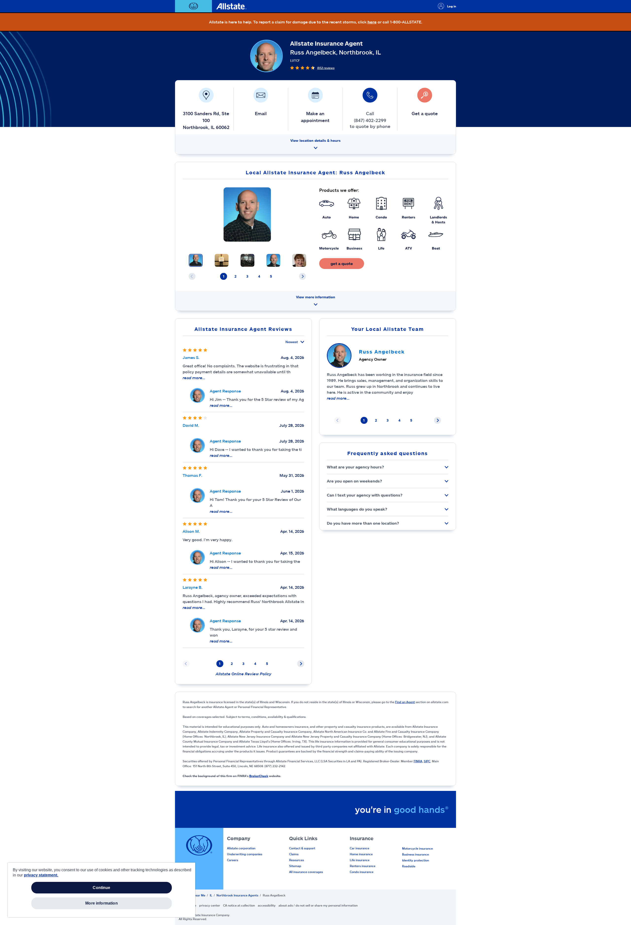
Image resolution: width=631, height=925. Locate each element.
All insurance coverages (306, 871)
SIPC (427, 761)
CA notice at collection (239, 905)
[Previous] (192, 276)
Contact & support (302, 848)
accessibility (267, 905)
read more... (194, 377)
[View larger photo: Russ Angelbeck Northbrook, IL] (247, 214)
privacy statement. (41, 875)
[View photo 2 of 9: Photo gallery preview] (221, 260)
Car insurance (359, 848)
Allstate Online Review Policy (243, 673)
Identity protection (415, 860)
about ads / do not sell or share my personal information (318, 905)
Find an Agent (405, 702)
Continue (101, 888)
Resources (296, 860)
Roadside (408, 866)
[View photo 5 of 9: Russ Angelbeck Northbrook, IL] (299, 260)
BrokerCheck (258, 776)
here (372, 21)
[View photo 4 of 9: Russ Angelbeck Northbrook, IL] (273, 260)
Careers (232, 860)
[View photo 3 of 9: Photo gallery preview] (247, 260)
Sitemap (295, 866)
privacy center (209, 905)
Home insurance (361, 854)
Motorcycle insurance (417, 848)
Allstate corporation (241, 848)
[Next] (302, 276)
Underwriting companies (244, 854)
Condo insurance (361, 871)
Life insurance (359, 860)
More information (101, 903)
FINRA (418, 761)
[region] (101, 890)
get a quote (342, 263)
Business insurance (415, 854)
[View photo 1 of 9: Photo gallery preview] (196, 260)
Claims (293, 854)
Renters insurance (362, 866)
